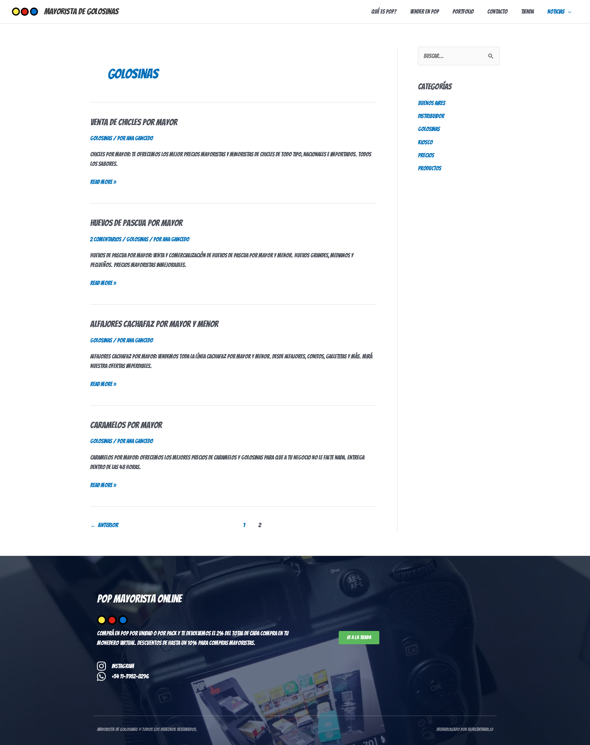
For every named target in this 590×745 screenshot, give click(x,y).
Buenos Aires (431, 103)
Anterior (104, 525)
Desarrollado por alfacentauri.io (464, 729)
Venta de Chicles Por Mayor (133, 122)
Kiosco (425, 142)
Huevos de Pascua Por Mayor (136, 223)
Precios (426, 155)
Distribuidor (431, 116)
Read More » (103, 181)
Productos (429, 168)
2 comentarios (105, 239)
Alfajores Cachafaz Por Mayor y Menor (154, 324)
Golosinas (101, 138)
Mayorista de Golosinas (81, 11)
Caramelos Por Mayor (126, 425)
